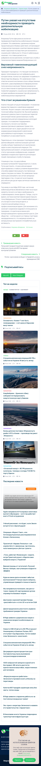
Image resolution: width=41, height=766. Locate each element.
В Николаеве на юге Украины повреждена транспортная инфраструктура (20, 715)
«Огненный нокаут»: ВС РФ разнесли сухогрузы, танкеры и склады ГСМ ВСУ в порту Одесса (19, 470)
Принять (18, 760)
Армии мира (23, 8)
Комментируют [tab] (14, 290)
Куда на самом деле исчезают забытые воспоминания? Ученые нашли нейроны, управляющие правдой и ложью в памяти (19, 579)
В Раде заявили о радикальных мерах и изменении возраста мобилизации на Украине (18, 620)
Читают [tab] (5, 290)
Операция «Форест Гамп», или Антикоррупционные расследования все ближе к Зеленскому (19, 534)
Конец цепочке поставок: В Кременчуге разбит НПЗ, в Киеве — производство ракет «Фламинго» (20, 433)
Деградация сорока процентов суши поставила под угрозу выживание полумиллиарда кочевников (17, 653)
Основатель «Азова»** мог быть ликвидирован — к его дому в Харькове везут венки (18, 322)
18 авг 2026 (8, 328)
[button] (39, 3)
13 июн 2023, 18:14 (9, 34)
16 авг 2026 (8, 439)
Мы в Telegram (18, 275)
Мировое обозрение (10, 8)
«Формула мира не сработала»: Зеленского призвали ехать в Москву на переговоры (19, 678)
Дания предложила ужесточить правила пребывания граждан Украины (19, 610)
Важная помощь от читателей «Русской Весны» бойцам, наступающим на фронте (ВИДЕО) (19, 568)
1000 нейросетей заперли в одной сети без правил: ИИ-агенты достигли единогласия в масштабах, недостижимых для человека (20, 666)
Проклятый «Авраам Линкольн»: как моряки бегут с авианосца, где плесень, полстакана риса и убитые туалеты (19, 545)
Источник (29, 227)
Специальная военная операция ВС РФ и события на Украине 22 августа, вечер (19, 643)
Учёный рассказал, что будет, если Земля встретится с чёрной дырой (19, 524)
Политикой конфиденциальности (24, 754)
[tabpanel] (20, 385)
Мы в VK (6, 275)
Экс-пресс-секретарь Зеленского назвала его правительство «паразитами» (20, 706)
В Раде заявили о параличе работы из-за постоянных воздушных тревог (19, 697)
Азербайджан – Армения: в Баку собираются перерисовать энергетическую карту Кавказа (15, 395)
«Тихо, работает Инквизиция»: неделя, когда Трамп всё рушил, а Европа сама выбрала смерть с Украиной (18, 557)
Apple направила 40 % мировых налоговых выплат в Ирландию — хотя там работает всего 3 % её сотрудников (20, 514)
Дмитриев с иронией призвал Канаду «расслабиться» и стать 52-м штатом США (20, 601)
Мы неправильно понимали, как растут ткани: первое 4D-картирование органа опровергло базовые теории (19, 591)
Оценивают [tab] (24, 290)
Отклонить (30, 760)
